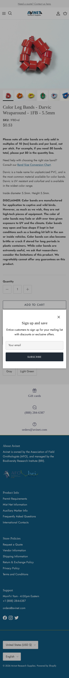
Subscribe (34, 357)
